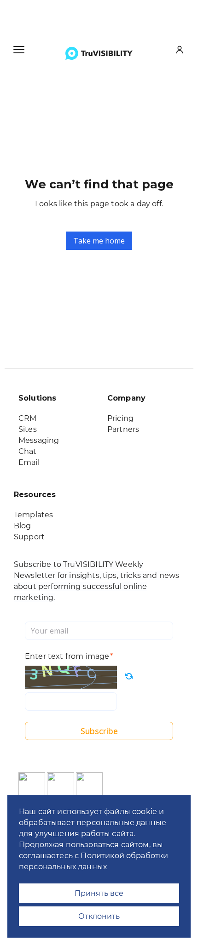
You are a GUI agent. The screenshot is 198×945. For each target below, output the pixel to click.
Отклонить (99, 916)
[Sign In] (179, 49)
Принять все (99, 893)
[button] (19, 50)
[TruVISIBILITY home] (99, 53)
